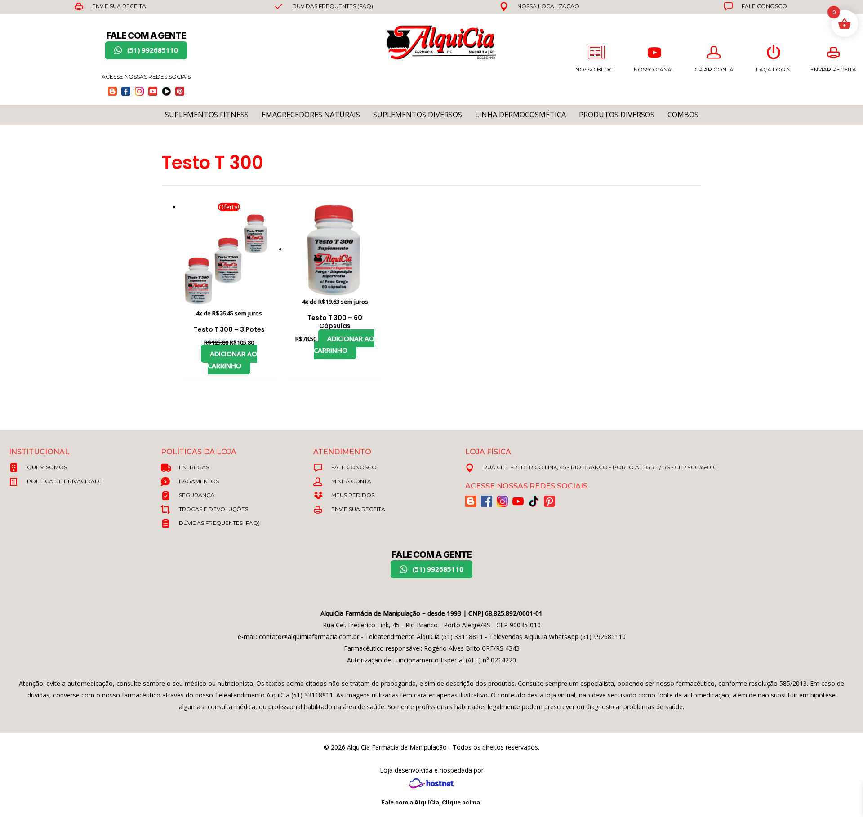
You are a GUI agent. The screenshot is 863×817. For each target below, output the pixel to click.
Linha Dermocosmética (520, 115)
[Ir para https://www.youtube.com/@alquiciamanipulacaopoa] (152, 91)
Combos (682, 115)
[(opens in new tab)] (431, 782)
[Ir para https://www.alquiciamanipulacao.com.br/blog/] (112, 91)
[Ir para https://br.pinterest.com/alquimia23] (179, 91)
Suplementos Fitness (207, 115)
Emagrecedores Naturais (311, 115)
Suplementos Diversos (417, 115)
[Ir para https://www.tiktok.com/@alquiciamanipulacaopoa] (166, 91)
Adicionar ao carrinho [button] (232, 359)
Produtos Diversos (616, 115)
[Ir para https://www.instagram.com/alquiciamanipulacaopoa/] (139, 91)
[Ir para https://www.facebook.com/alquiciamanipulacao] (125, 91)
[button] (146, 50)
